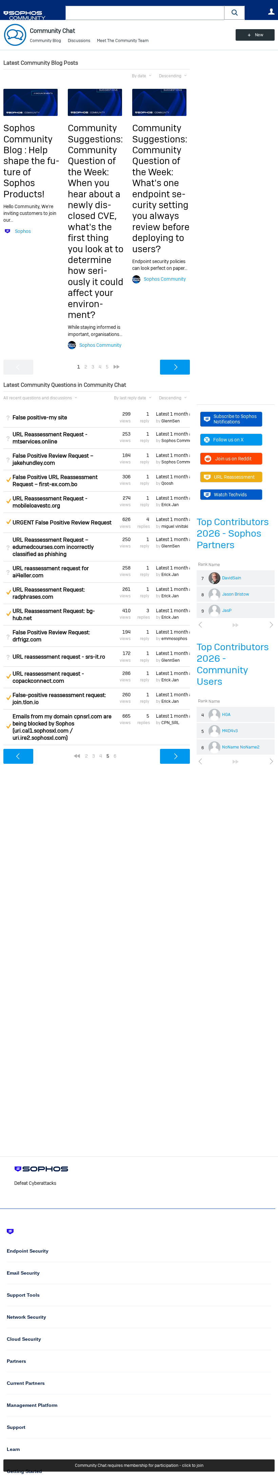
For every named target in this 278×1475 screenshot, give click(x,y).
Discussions (79, 40)
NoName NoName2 (240, 747)
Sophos (23, 231)
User (271, 11)
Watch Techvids (230, 495)
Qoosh (167, 483)
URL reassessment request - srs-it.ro (59, 656)
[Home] (33, 15)
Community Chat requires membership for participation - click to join (139, 1465)
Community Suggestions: (95, 133)
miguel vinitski (174, 526)
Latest (173, 414)
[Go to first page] (77, 756)
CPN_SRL (170, 722)
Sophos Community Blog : (28, 139)
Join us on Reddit (233, 459)
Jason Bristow (235, 594)
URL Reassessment (234, 477)
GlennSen (170, 421)
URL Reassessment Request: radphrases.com (49, 593)
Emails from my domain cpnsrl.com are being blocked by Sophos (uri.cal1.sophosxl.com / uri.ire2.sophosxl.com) (62, 727)
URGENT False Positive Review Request (62, 522)
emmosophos (174, 638)
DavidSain (231, 578)
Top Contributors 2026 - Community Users (233, 664)
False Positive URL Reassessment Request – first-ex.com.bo (55, 481)
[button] (234, 13)
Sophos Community (100, 345)
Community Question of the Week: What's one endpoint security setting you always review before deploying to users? (161, 199)
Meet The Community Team (122, 40)
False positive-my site (40, 417)
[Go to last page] (235, 625)
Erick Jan (170, 504)
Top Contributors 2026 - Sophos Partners (233, 533)
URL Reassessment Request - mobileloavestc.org (50, 502)
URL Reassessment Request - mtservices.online (50, 438)
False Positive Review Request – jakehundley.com (53, 459)
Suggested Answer (8, 480)
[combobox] (145, 13)
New (259, 35)
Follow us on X (228, 440)
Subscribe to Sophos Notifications (235, 419)
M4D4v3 (230, 731)
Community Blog (45, 40)
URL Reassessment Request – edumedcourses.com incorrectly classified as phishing (53, 547)
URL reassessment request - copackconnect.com (48, 677)
